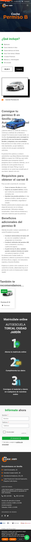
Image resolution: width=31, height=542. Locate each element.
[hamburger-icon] (27, 5)
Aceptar (5, 539)
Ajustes (20, 539)
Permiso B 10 (5, 302)
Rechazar (13, 539)
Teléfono (5, 422)
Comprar (19, 69)
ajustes (23, 536)
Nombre (4, 415)
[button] (26, 537)
